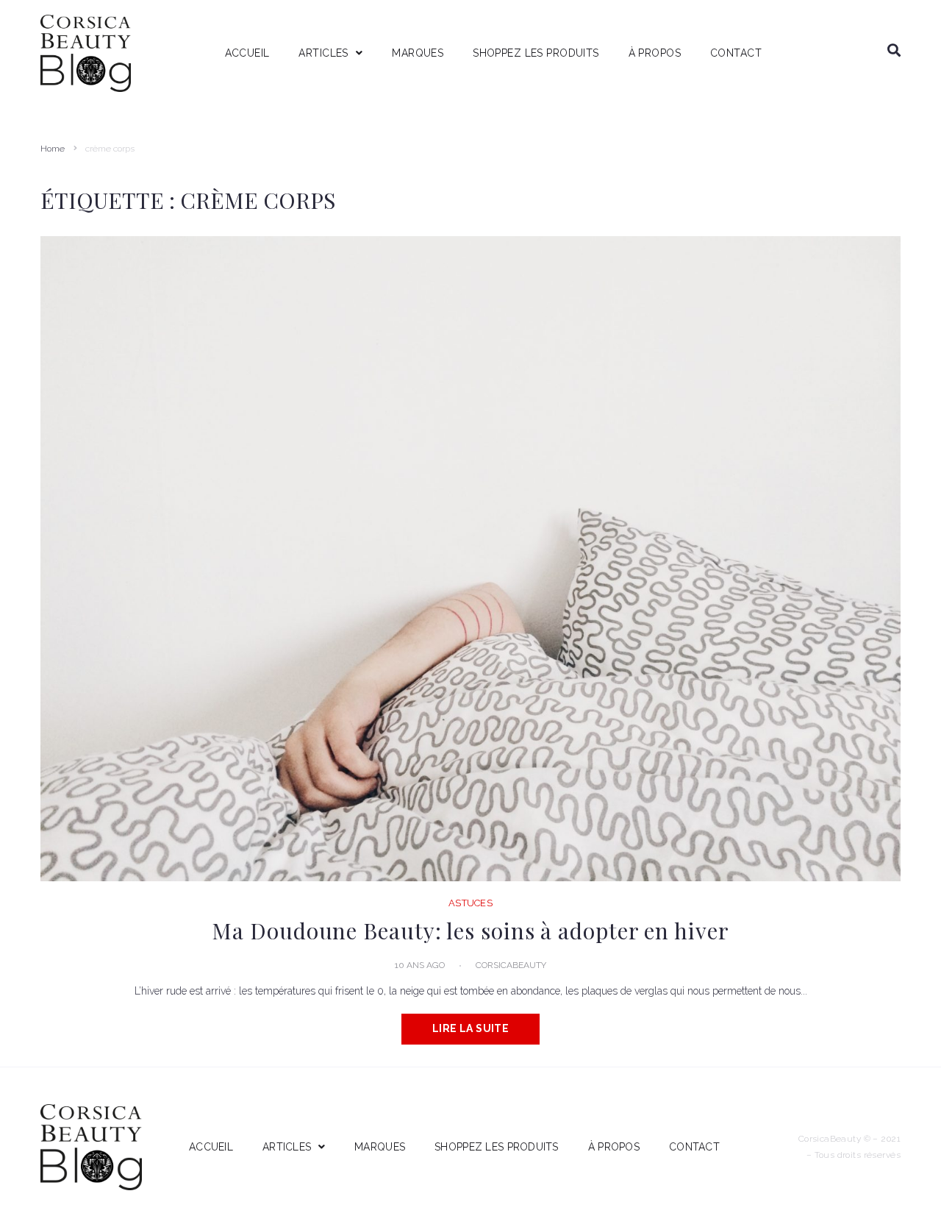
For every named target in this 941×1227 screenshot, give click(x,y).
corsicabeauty (511, 965)
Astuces (470, 902)
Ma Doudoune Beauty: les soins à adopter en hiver (470, 930)
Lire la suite (470, 1028)
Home (52, 148)
